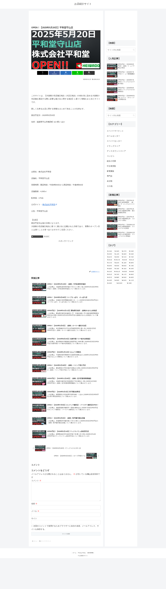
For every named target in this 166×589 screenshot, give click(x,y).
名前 (34, 504)
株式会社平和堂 (48, 204)
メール (35, 511)
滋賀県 (47, 236)
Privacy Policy (82, 552)
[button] (89, 73)
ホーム (74, 552)
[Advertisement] (65, 18)
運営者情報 (90, 552)
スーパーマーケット (38, 236)
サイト (34, 518)
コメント (36, 481)
